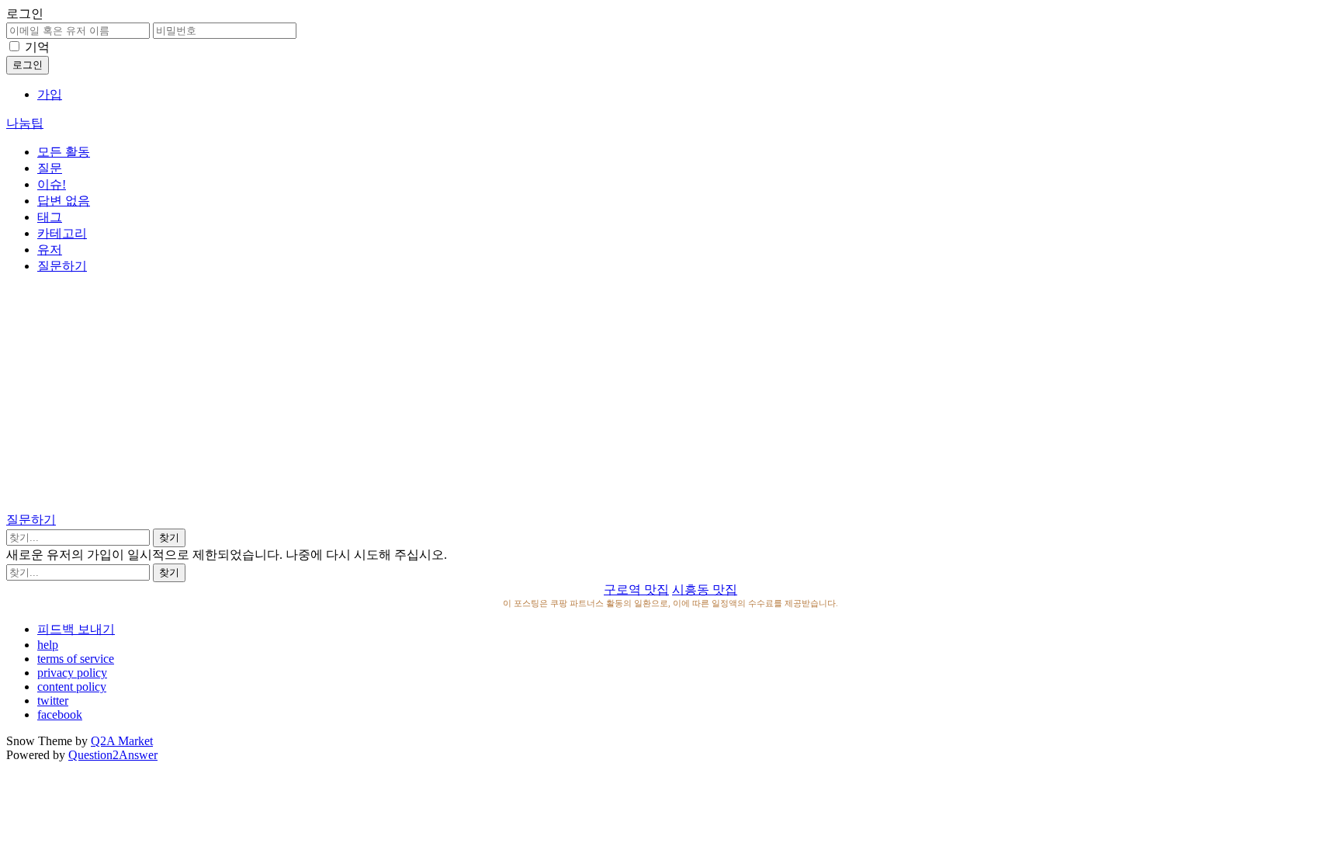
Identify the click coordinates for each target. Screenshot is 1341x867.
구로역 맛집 (636, 589)
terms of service (75, 658)
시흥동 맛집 (704, 589)
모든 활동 (63, 151)
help (47, 644)
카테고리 (62, 233)
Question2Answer (113, 754)
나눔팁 (24, 123)
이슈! (51, 184)
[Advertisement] (670, 396)
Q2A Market (122, 740)
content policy (71, 686)
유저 (49, 249)
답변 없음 (63, 200)
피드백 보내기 (76, 629)
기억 (37, 47)
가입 (49, 94)
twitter (52, 700)
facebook (59, 714)
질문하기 (62, 265)
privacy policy (72, 672)
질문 (49, 168)
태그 (49, 217)
